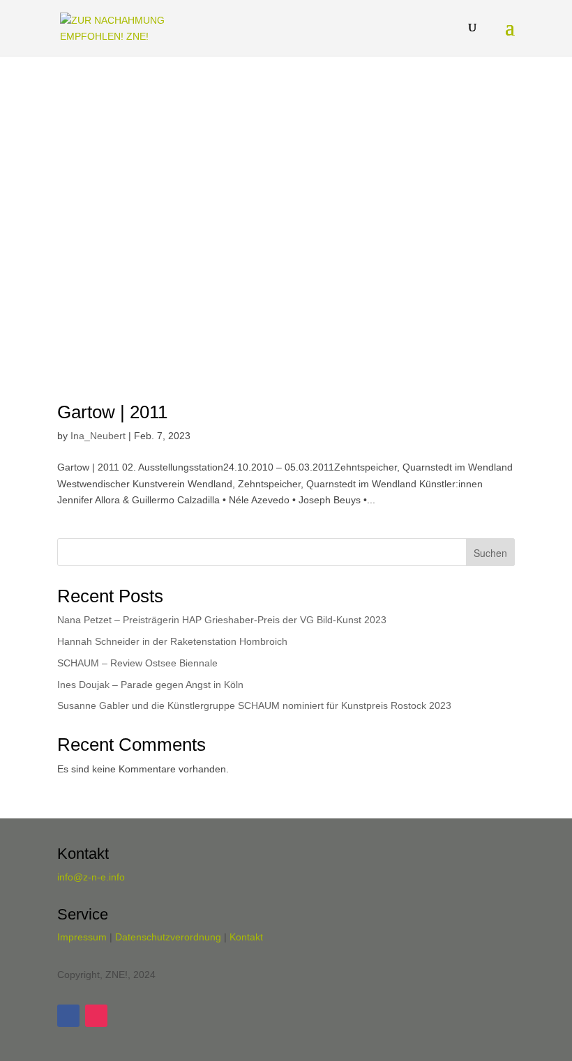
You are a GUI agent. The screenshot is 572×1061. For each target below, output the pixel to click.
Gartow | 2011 (112, 412)
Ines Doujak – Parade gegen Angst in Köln (150, 684)
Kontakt (246, 936)
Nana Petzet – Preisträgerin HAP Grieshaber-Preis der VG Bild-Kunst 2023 (221, 619)
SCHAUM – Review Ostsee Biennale (137, 663)
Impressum (82, 936)
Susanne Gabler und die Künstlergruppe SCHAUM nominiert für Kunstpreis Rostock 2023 (254, 705)
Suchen (490, 553)
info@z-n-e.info (91, 877)
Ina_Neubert (98, 435)
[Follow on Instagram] (96, 1016)
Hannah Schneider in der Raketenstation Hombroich (172, 641)
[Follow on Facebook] (68, 1016)
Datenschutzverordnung (168, 936)
